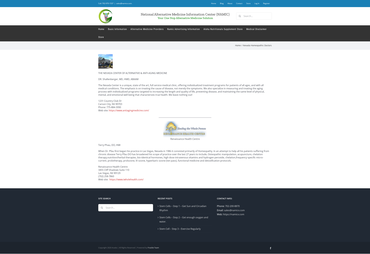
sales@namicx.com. (124, 3)
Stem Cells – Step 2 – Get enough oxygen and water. (183, 219)
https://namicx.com (233, 214)
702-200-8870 (232, 206)
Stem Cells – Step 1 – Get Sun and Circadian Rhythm (182, 208)
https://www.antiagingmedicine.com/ (129, 110)
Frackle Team (153, 247)
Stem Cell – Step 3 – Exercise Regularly (180, 228)
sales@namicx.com (234, 210)
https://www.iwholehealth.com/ (126, 179)
